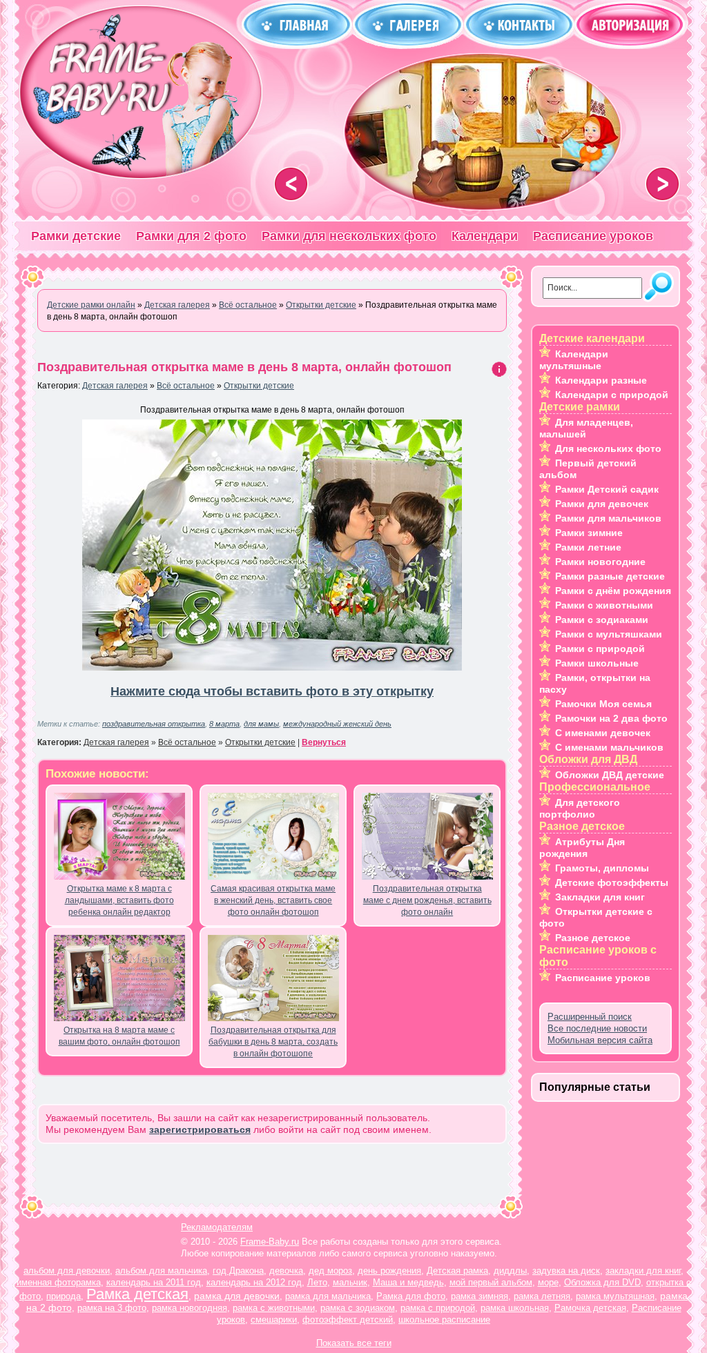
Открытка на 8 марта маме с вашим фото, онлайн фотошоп (119, 1036)
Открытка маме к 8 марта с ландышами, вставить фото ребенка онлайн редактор (119, 900)
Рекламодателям (217, 1227)
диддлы (510, 1270)
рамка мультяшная (615, 1296)
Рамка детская (137, 1294)
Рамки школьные (597, 663)
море (548, 1282)
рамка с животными (274, 1308)
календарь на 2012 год (254, 1282)
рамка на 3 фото (111, 1308)
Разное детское (592, 937)
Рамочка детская (590, 1308)
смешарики (274, 1319)
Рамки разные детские (610, 576)
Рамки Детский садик (607, 489)
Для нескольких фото (608, 448)
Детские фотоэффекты (611, 882)
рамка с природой (437, 1308)
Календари (485, 236)
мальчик (350, 1282)
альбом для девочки (66, 1270)
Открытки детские (259, 386)
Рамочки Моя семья (603, 703)
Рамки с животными (604, 605)
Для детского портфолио (579, 808)
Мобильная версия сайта (600, 1040)
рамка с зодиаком (357, 1308)
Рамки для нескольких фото (349, 236)
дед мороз (330, 1270)
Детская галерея (115, 386)
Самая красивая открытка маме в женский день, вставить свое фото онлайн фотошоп (273, 900)
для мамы (261, 724)
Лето (317, 1282)
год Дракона (238, 1270)
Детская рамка (457, 1270)
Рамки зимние (589, 532)
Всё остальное (186, 386)
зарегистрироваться (200, 1129)
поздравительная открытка (153, 724)
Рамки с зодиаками (601, 619)
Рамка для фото (410, 1296)
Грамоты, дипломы (602, 867)
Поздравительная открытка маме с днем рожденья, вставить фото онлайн (427, 900)
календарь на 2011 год (153, 1282)
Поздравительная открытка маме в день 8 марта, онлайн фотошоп (244, 367)
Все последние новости (597, 1028)
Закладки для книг (600, 896)
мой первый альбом (490, 1282)
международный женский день (337, 724)
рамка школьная (515, 1308)
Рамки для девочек (601, 503)
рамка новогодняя (189, 1308)
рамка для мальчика (328, 1296)
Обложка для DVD (602, 1282)
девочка (286, 1270)
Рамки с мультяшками (608, 634)
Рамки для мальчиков (608, 518)
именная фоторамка (59, 1282)
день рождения (389, 1270)
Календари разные (601, 380)
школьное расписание (444, 1319)
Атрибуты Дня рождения (582, 847)
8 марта (224, 724)
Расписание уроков (593, 236)
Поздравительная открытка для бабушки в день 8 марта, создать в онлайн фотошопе (273, 1041)
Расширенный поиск (590, 1016)
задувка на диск (566, 1270)
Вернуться (324, 742)
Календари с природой (611, 394)
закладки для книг (643, 1270)
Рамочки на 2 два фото (611, 718)
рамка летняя (542, 1296)
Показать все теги (353, 1343)
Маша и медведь (408, 1282)
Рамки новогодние (600, 561)
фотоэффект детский (347, 1319)
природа (63, 1296)
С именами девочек (602, 732)
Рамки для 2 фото (191, 236)
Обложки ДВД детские (609, 774)
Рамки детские (76, 236)
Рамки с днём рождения (613, 590)
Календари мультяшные (573, 359)
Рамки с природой (600, 648)
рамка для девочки (237, 1295)
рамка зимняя (479, 1296)
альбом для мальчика (161, 1270)
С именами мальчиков (609, 747)
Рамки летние (588, 547)
